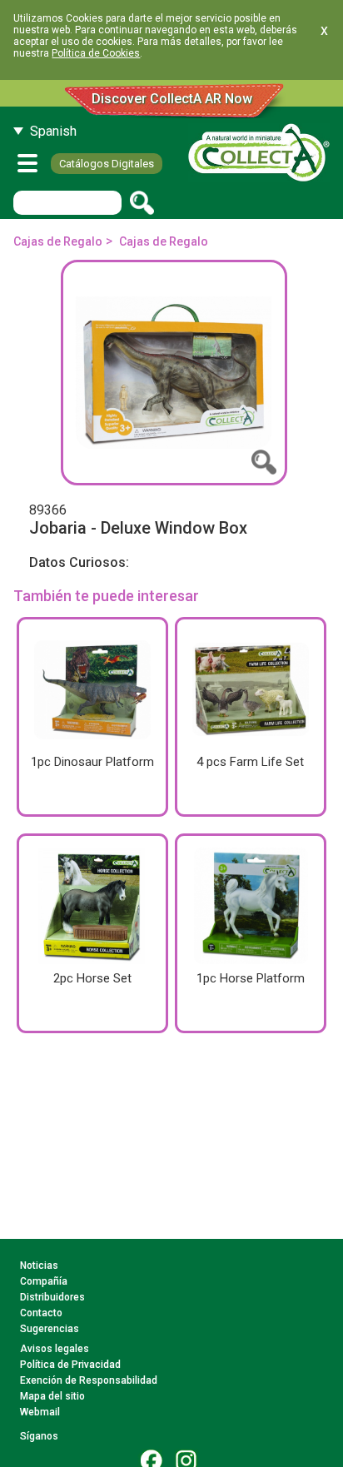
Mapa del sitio (52, 1396)
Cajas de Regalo (57, 241)
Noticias (39, 1265)
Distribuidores (52, 1297)
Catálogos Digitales (106, 163)
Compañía (43, 1281)
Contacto (41, 1313)
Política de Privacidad (70, 1364)
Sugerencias (49, 1329)
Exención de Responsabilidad (88, 1380)
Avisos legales (54, 1349)
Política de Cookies (96, 53)
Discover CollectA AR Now (172, 99)
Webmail (40, 1412)
